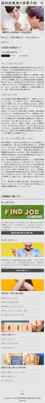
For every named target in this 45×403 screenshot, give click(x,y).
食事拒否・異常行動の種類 (12, 293)
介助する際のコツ (22, 270)
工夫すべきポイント (9, 240)
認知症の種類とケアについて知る (13, 372)
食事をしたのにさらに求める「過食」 (15, 311)
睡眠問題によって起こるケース (12, 306)
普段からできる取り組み (10, 343)
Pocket (13, 55)
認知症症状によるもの (9, 298)
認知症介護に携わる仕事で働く (22, 233)
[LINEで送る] (23, 56)
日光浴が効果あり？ (8, 348)
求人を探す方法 (7, 202)
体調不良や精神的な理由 (10, 302)
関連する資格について (9, 376)
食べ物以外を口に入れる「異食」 (13, 315)
